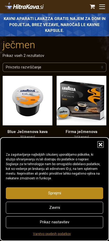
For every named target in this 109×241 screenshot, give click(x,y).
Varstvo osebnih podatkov (52, 234)
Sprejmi (54, 193)
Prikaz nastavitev (54, 222)
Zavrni (54, 207)
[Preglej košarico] (92, 6)
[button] (100, 144)
